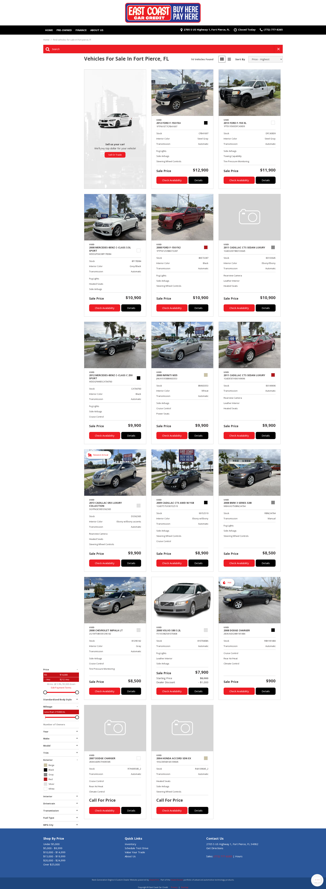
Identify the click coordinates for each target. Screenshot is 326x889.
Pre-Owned (64, 30)
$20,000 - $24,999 (54, 860)
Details (198, 180)
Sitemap (184, 887)
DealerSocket (177, 879)
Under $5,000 (51, 844)
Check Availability (172, 180)
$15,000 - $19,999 (54, 856)
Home (49, 30)
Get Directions (214, 848)
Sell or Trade (115, 154)
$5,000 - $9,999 (52, 848)
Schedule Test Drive (136, 848)
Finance (81, 30)
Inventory (130, 844)
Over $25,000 (51, 864)
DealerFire (154, 879)
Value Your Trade (135, 852)
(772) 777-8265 (223, 856)
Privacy (174, 887)
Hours (238, 856)
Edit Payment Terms (61, 687)
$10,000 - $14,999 (54, 852)
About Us (96, 30)
